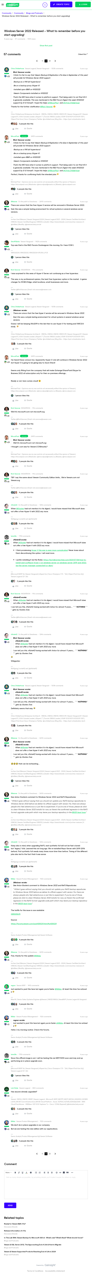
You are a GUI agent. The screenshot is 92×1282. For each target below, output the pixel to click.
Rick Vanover (15, 270)
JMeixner (14, 201)
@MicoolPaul (53, 102)
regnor (13, 985)
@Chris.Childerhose (71, 102)
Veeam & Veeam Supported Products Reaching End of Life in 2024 (30, 1251)
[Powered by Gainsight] (46, 1266)
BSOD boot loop (79, 812)
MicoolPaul (15, 136)
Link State (14, 1088)
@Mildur (37, 955)
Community (7, 13)
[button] (2, 5)
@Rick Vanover (46, 106)
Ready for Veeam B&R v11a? (15, 1223)
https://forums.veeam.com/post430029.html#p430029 (34, 923)
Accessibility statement (55, 1271)
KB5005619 (15, 914)
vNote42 (14, 505)
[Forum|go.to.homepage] (12, 5)
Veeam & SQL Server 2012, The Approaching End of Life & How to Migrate (32, 1244)
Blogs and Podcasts (34, 13)
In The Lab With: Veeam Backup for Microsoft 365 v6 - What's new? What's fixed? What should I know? (43, 1237)
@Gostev (20, 508)
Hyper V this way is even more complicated (49, 550)
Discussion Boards (10, 1227)
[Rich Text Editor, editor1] (46, 1187)
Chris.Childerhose (17, 68)
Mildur (13, 879)
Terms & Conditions (35, 1271)
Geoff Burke (15, 241)
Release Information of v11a (15, 1230)
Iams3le (14, 536)
